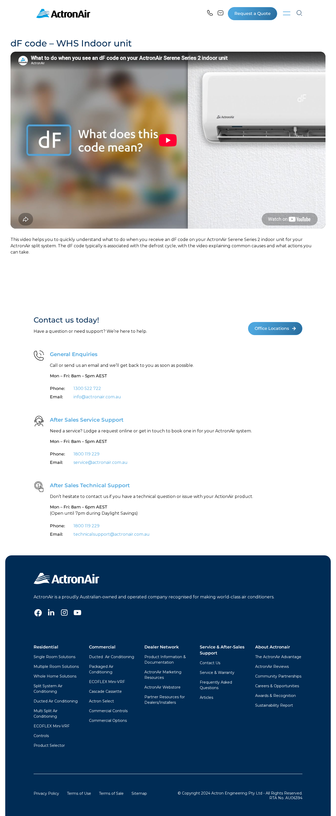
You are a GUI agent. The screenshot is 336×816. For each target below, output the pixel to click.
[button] (252, 13)
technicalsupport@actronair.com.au (111, 534)
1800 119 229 (86, 454)
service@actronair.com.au (101, 462)
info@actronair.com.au (97, 396)
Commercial (102, 647)
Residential (46, 647)
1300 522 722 (87, 388)
